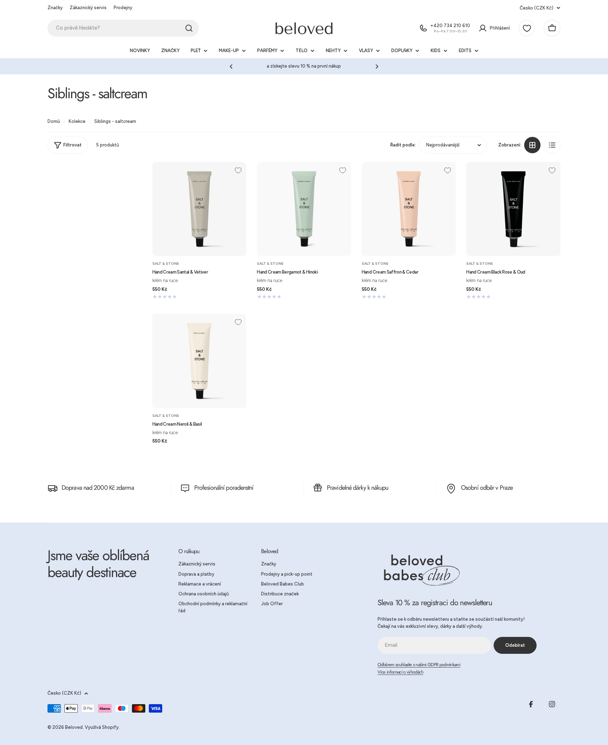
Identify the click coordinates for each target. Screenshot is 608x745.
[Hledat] (189, 28)
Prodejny (123, 7)
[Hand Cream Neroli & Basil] (199, 361)
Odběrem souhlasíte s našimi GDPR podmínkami (419, 664)
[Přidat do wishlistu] (238, 170)
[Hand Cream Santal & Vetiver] (199, 209)
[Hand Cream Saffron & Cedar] (409, 209)
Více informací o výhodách (400, 672)
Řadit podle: (403, 145)
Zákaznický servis (88, 7)
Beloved (74, 727)
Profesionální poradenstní (224, 487)
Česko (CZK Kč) (536, 8)
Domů (54, 121)
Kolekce (77, 121)
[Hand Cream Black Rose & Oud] (513, 209)
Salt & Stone (165, 263)
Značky (55, 7)
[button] (231, 66)
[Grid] (532, 145)
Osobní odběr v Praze (487, 487)
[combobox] (123, 28)
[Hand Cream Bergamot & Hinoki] (304, 209)
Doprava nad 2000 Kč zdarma (98, 487)
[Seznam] (552, 145)
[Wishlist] (526, 28)
